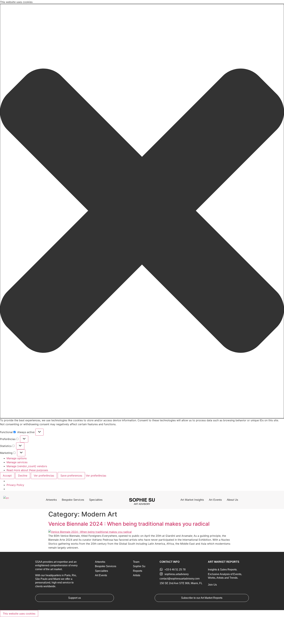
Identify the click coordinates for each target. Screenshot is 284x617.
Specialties (96, 499)
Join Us (212, 584)
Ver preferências (44, 475)
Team (136, 561)
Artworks (51, 499)
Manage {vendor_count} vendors (27, 466)
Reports (137, 570)
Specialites (101, 570)
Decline (22, 475)
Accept (7, 475)
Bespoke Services (73, 499)
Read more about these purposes (27, 470)
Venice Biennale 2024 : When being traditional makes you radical (129, 524)
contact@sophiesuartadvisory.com (180, 578)
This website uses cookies (19, 613)
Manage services (17, 462)
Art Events (215, 499)
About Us (232, 499)
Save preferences (71, 475)
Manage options (17, 458)
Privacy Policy (15, 485)
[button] (142, 211)
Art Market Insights (192, 499)
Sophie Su (139, 566)
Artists (136, 575)
